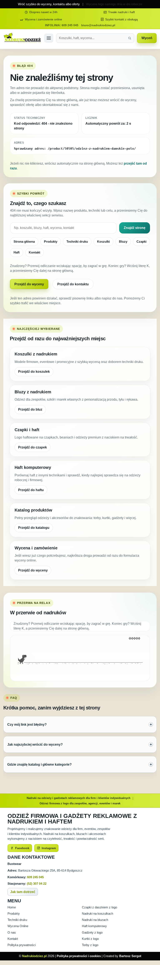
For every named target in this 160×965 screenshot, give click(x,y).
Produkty (50, 241)
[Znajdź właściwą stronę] (129, 38)
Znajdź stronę (134, 228)
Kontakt (34, 252)
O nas (12, 932)
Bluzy (123, 241)
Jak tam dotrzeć (22, 892)
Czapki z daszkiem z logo (99, 907)
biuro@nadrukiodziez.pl (98, 25)
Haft (17, 252)
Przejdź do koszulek (34, 371)
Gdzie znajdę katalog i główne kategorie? (39, 764)
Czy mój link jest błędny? (27, 724)
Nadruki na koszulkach (97, 913)
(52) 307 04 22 (36, 883)
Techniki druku (77, 241)
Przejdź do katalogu (33, 527)
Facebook (22, 848)
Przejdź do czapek (32, 447)
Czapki (141, 241)
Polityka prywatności (22, 945)
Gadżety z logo (92, 932)
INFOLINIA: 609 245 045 (61, 25)
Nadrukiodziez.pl (34, 956)
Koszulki (103, 241)
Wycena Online (18, 926)
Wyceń (146, 38)
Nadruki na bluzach (95, 920)
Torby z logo (90, 945)
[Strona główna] (22, 38)
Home (12, 907)
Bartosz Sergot (130, 956)
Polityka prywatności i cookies (79, 956)
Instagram (49, 848)
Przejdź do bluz (30, 409)
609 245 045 (35, 877)
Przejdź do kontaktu (73, 284)
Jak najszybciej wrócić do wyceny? (35, 744)
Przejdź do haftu (31, 490)
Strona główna (24, 241)
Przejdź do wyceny (29, 284)
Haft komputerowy (94, 926)
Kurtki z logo (90, 938)
